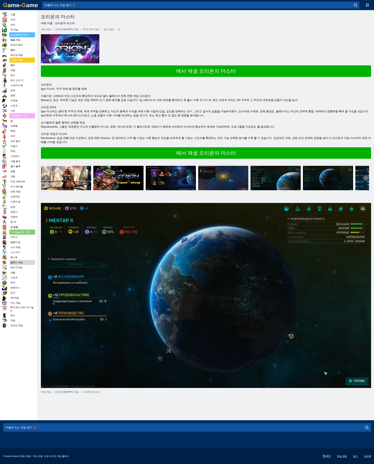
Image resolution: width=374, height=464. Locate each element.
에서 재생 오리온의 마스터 (206, 71)
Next (366, 178)
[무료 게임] (20, 5)
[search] (355, 5)
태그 (355, 456)
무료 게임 (342, 456)
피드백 (367, 456)
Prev (46, 178)
